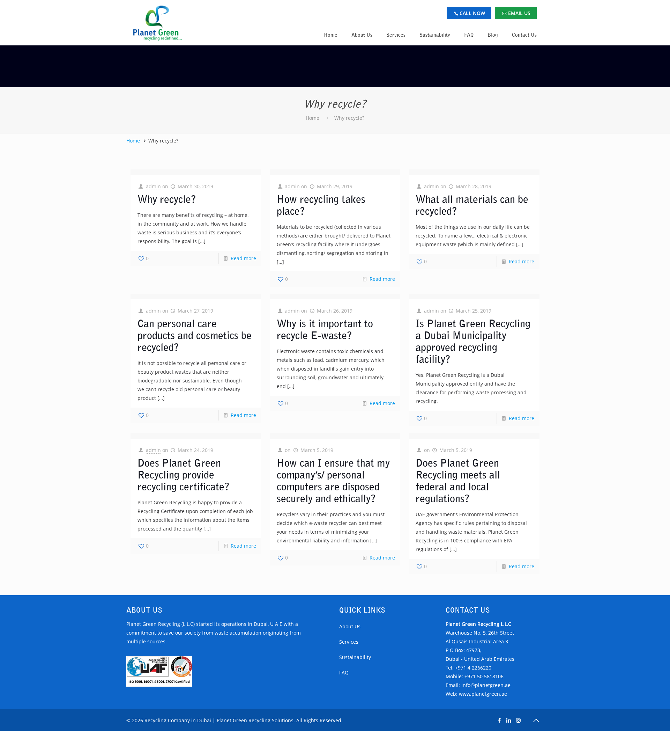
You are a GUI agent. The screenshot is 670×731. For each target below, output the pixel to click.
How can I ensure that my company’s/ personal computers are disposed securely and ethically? (333, 480)
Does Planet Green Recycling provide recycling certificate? (183, 474)
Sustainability (355, 657)
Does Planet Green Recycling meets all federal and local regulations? (458, 480)
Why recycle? (349, 118)
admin (153, 186)
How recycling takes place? (321, 205)
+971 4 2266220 (473, 667)
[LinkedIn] (509, 720)
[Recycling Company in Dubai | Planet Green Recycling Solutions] (157, 22)
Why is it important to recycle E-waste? (325, 329)
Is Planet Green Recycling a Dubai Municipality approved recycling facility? (473, 341)
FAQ (344, 672)
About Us (349, 626)
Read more (243, 258)
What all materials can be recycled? (472, 205)
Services (348, 641)
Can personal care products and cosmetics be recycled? (194, 335)
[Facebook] (499, 720)
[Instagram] (518, 720)
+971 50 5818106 (484, 676)
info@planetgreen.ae (486, 685)
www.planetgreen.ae (483, 693)
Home (312, 118)
